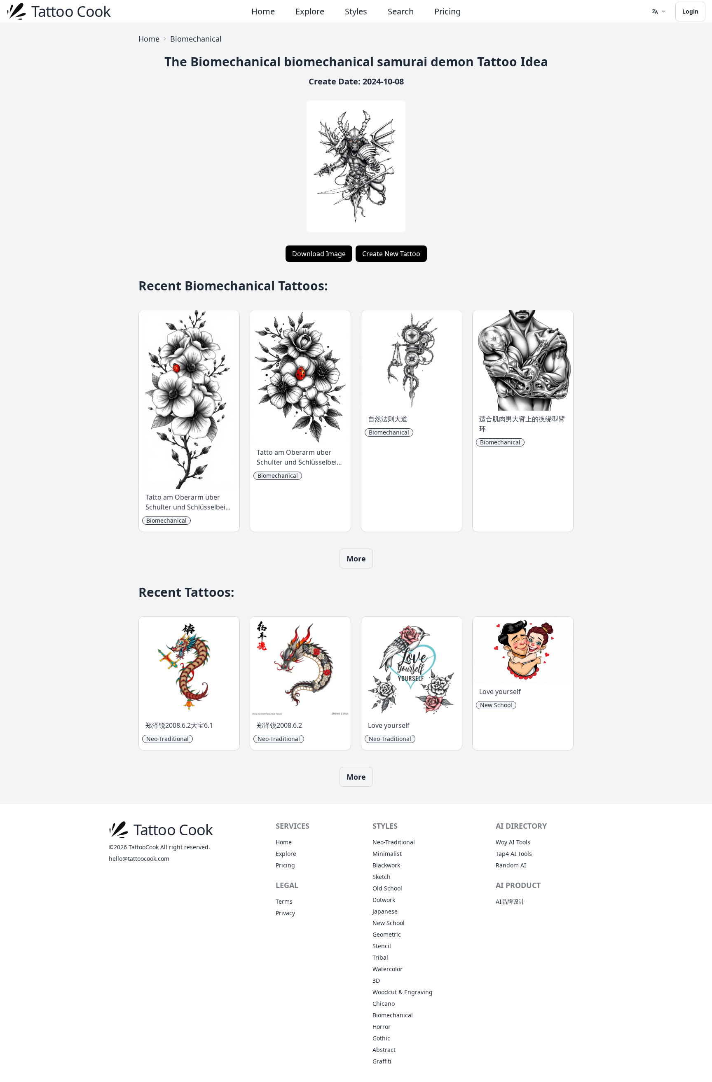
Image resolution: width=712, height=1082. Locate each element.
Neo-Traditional (393, 842)
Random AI (511, 865)
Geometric (386, 934)
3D (376, 980)
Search (401, 11)
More (356, 558)
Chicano (383, 1003)
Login (690, 11)
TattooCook (144, 847)
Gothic (381, 1038)
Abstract (384, 1050)
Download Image (319, 253)
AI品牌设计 (510, 901)
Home (263, 11)
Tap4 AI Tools (514, 854)
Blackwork (386, 865)
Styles (356, 11)
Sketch (381, 877)
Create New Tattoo (391, 253)
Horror (381, 1027)
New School (388, 923)
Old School (387, 888)
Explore (309, 11)
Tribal (380, 957)
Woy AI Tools (513, 842)
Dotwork (383, 900)
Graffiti (381, 1061)
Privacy (285, 913)
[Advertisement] (52, 153)
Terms (284, 901)
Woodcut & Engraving (402, 992)
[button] (658, 11)
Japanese (385, 911)
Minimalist (387, 854)
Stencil (381, 946)
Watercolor (387, 969)
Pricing (447, 11)
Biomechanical (196, 39)
